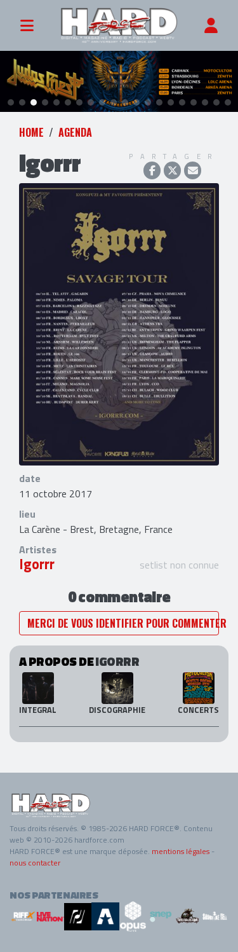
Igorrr (37, 564)
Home (31, 132)
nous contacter (35, 863)
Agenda (75, 132)
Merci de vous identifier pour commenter (123, 623)
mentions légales (180, 851)
